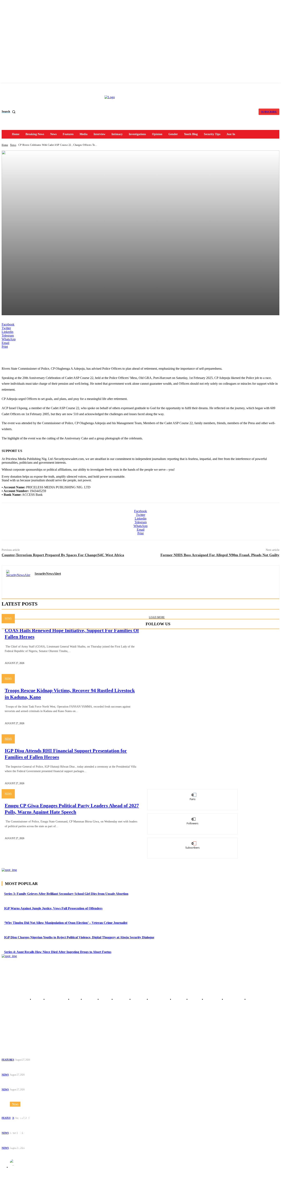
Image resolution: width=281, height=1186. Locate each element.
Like (192, 792)
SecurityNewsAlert (31, 1162)
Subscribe (193, 840)
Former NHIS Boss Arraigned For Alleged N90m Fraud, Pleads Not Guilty (219, 555)
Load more (157, 617)
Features (8, 1059)
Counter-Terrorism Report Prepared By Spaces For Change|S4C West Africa (63, 555)
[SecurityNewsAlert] (13, 1162)
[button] (9, 111)
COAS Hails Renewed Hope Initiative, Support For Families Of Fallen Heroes (35, 1067)
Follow (192, 816)
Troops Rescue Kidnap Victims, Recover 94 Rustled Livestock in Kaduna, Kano (36, 1082)
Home (5, 145)
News (13, 145)
